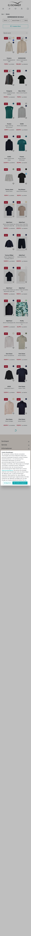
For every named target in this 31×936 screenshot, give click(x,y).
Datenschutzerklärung (7, 470)
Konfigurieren (7, 483)
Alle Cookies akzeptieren (20, 483)
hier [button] (25, 480)
